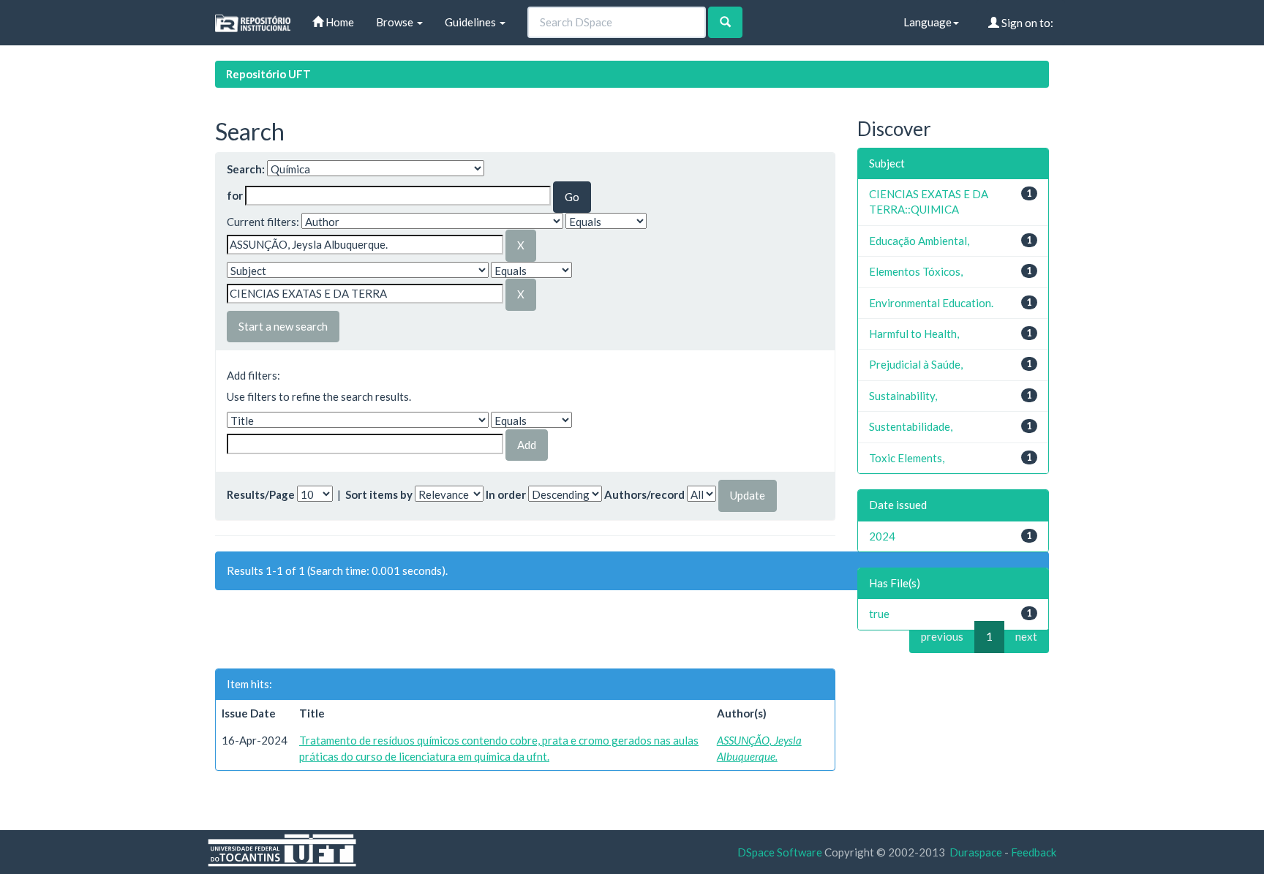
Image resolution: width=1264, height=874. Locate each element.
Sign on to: (1026, 22)
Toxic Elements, (906, 457)
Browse (395, 22)
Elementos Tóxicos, (916, 271)
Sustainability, (903, 395)
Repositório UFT (268, 73)
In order (506, 494)
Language (927, 22)
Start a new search (283, 326)
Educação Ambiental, (919, 240)
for (235, 195)
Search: (246, 169)
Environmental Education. (931, 302)
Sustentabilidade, (910, 426)
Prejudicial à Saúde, (916, 364)
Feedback (1033, 852)
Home (338, 22)
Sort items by (379, 494)
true (879, 613)
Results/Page (261, 494)
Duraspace (975, 852)
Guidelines (471, 22)
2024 (882, 536)
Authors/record (644, 494)
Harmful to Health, (914, 333)
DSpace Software (779, 852)
